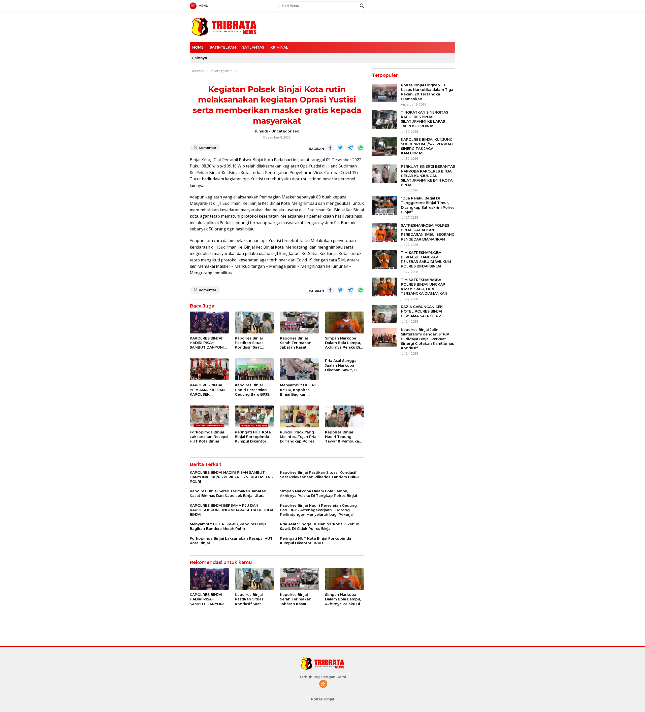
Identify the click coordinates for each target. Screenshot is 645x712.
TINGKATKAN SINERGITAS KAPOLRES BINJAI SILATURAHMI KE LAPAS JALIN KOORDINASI (424, 119)
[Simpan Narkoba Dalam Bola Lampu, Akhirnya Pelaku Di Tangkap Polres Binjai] (344, 322)
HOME (198, 47)
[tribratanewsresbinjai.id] (224, 26)
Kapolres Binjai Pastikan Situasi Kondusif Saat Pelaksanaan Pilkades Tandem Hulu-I (251, 343)
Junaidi (261, 131)
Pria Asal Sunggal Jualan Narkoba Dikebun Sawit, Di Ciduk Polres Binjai (342, 365)
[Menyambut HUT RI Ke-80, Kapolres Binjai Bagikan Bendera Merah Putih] (299, 369)
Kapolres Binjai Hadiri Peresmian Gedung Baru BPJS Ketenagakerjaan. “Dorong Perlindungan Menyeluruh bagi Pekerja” (252, 390)
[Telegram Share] (350, 148)
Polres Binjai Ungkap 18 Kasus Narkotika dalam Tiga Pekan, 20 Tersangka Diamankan (427, 92)
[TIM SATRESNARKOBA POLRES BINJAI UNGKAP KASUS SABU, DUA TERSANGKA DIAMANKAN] (384, 287)
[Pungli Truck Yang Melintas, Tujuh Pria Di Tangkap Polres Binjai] (299, 416)
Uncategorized (285, 131)
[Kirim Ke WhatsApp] (360, 148)
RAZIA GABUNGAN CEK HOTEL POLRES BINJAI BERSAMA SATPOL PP (422, 311)
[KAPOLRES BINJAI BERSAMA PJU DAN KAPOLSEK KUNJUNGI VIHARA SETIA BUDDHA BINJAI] (209, 369)
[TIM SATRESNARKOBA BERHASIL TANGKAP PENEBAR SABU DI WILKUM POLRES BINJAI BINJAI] (384, 259)
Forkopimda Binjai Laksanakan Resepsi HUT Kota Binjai (209, 437)
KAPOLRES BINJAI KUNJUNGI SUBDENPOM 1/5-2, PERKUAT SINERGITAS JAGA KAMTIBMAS (427, 146)
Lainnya (199, 58)
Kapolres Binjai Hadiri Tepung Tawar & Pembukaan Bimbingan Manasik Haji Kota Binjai (344, 437)
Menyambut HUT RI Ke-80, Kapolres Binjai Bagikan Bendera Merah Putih (299, 390)
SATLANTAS (253, 47)
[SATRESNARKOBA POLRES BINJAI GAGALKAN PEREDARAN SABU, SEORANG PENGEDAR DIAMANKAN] (384, 232)
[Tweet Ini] (340, 148)
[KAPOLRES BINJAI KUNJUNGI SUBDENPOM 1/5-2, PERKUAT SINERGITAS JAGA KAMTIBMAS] (384, 146)
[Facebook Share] (330, 148)
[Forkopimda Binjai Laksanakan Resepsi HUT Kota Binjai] (209, 416)
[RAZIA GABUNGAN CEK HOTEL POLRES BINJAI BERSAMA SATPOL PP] (384, 314)
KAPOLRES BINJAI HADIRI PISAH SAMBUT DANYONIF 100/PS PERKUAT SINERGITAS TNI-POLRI (208, 343)
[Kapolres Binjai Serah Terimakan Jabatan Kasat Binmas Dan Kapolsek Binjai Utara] (299, 322)
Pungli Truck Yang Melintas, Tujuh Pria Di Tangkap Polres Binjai (298, 437)
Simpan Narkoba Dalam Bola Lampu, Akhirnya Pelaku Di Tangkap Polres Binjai (343, 343)
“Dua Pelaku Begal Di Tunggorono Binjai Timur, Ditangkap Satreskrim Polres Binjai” (428, 205)
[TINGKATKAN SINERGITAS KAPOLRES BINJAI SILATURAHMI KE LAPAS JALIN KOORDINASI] (384, 119)
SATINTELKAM (223, 47)
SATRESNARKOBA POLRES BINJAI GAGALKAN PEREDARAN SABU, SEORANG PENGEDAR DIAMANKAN (428, 232)
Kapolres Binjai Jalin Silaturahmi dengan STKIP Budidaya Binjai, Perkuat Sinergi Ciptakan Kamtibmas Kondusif (427, 339)
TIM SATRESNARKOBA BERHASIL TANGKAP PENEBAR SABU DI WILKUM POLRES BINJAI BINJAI (426, 259)
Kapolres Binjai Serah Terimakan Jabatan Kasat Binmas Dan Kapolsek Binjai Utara (295, 343)
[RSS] (323, 684)
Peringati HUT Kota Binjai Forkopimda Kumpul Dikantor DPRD (253, 437)
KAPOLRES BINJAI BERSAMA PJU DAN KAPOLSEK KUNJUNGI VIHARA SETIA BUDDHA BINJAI (207, 390)
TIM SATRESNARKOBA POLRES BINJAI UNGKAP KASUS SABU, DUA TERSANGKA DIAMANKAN (424, 287)
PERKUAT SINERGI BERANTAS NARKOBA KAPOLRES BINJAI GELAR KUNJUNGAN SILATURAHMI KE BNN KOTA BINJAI (428, 175)
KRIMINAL (279, 47)
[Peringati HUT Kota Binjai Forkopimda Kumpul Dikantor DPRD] (254, 416)
